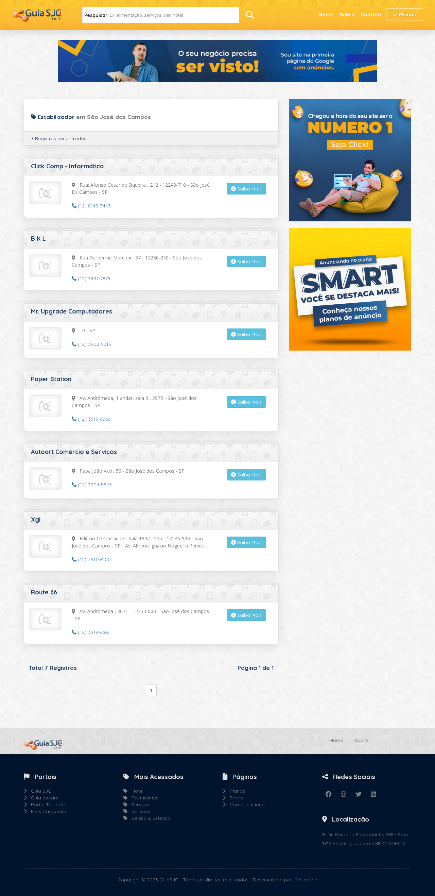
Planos (407, 14)
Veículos (138, 811)
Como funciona (245, 804)
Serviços (139, 804)
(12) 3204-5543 (94, 484)
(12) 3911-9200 (93, 559)
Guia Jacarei (43, 798)
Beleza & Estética (149, 818)
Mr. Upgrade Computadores (71, 311)
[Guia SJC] (37, 15)
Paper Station (51, 379)
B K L (38, 238)
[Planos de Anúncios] (350, 289)
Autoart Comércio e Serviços (74, 452)
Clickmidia (305, 880)
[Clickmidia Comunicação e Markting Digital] (350, 159)
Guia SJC (39, 791)
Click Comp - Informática (67, 166)
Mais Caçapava (46, 811)
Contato (371, 14)
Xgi (35, 519)
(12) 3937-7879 (93, 278)
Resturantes (142, 798)
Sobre (347, 14)
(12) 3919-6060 (93, 419)
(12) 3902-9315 (93, 344)
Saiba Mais (249, 189)
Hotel (135, 791)
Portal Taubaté (46, 804)
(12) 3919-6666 (92, 632)
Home (325, 14)
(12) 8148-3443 (93, 206)
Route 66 (44, 592)
